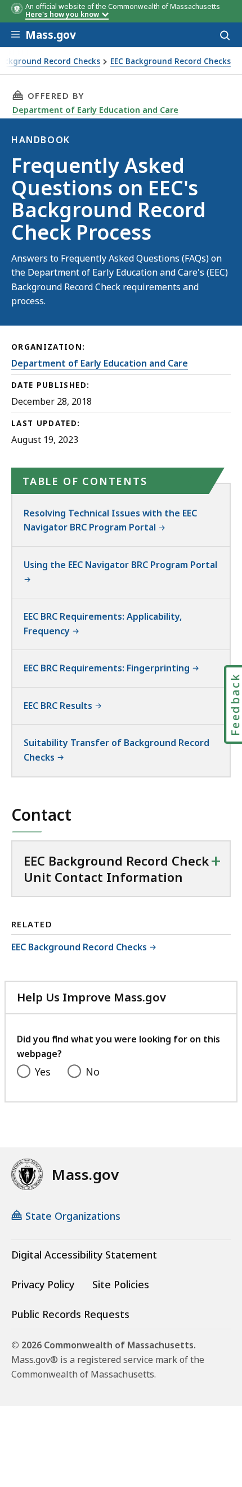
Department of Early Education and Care (95, 109)
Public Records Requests (70, 1314)
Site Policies (120, 1284)
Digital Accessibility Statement (84, 1254)
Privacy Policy (42, 1284)
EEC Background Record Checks (170, 61)
